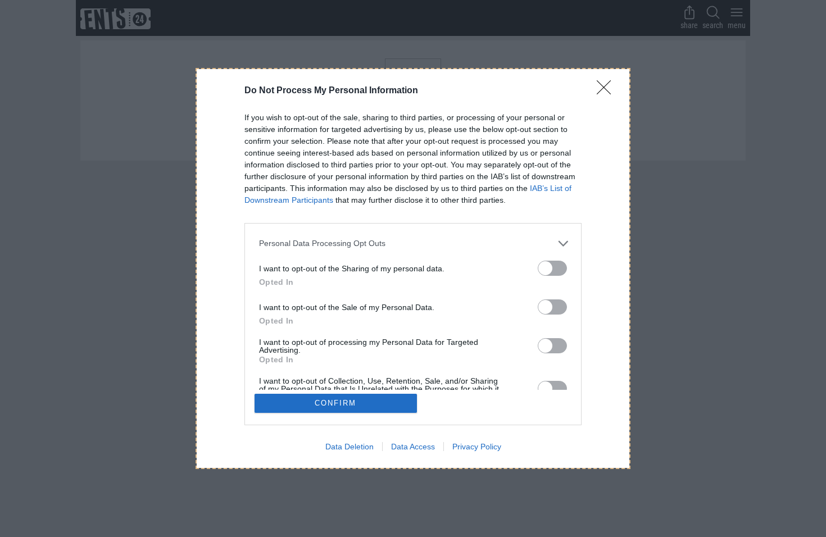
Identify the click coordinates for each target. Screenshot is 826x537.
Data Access (413, 446)
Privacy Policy (476, 446)
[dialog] (413, 268)
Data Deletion (349, 446)
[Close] (607, 91)
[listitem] (413, 243)
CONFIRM (335, 403)
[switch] (552, 268)
